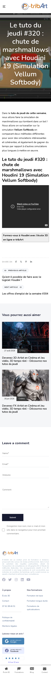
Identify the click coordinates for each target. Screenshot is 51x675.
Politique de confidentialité (8, 619)
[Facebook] (4, 579)
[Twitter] (10, 579)
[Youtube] (28, 579)
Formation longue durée (37, 601)
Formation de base (35, 595)
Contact (5, 601)
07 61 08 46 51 (8, 606)
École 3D (6, 595)
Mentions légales (9, 626)
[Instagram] (16, 579)
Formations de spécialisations (33, 608)
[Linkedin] (22, 579)
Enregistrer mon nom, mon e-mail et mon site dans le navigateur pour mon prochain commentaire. (26, 530)
